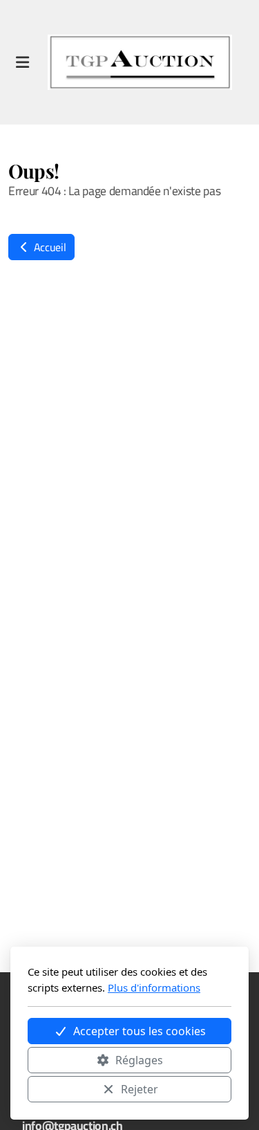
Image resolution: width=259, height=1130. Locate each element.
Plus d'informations (154, 987)
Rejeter (139, 1089)
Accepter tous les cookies (139, 1031)
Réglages (139, 1060)
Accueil (48, 247)
